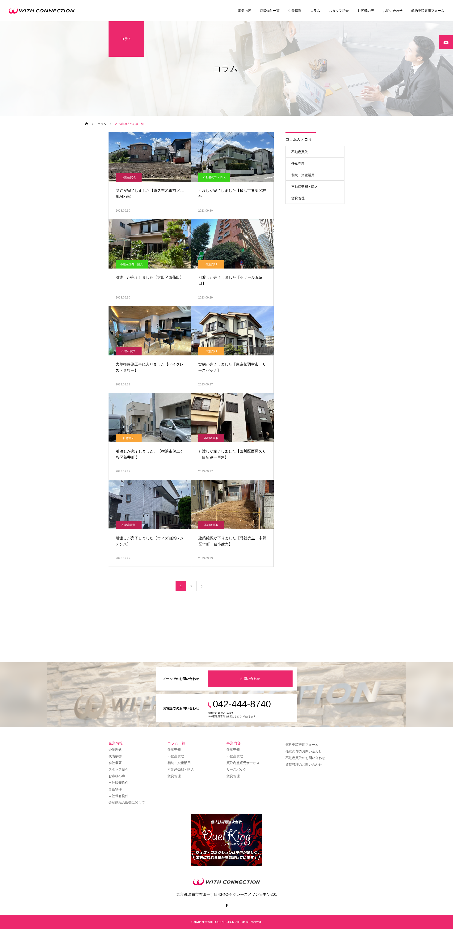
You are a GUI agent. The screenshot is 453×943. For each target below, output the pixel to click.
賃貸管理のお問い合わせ (303, 764)
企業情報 (295, 11)
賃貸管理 (298, 198)
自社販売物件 (118, 783)
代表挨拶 (115, 756)
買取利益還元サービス (243, 763)
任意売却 (211, 264)
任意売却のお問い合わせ (303, 751)
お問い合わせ (393, 11)
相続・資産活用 (303, 175)
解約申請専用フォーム (427, 11)
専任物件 (115, 789)
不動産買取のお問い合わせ (305, 758)
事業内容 (244, 11)
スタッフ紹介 (339, 11)
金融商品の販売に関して (127, 802)
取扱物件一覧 (270, 11)
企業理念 (115, 749)
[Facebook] (226, 905)
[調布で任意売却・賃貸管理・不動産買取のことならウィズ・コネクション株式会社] (43, 11)
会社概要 (115, 763)
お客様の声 (365, 11)
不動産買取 (129, 177)
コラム (315, 11)
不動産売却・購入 (214, 177)
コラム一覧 (176, 743)
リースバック (236, 769)
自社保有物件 (118, 796)
